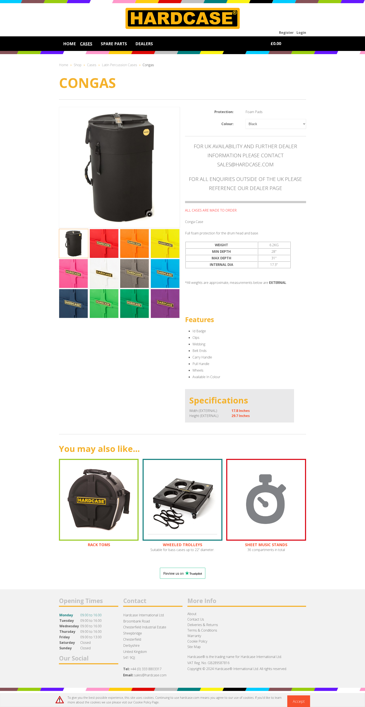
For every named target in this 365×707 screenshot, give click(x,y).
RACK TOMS (99, 544)
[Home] (182, 27)
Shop (78, 65)
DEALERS (144, 43)
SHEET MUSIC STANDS (266, 544)
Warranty (194, 635)
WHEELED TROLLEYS (182, 544)
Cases (91, 65)
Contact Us (195, 619)
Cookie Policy (197, 641)
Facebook (64, 675)
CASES (86, 43)
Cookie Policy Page (146, 702)
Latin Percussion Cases (119, 65)
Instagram (86, 675)
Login (301, 32)
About (191, 613)
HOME (69, 43)
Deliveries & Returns (202, 624)
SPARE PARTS (114, 43)
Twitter (75, 675)
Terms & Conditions (202, 630)
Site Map (194, 646)
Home (63, 65)
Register (286, 32)
